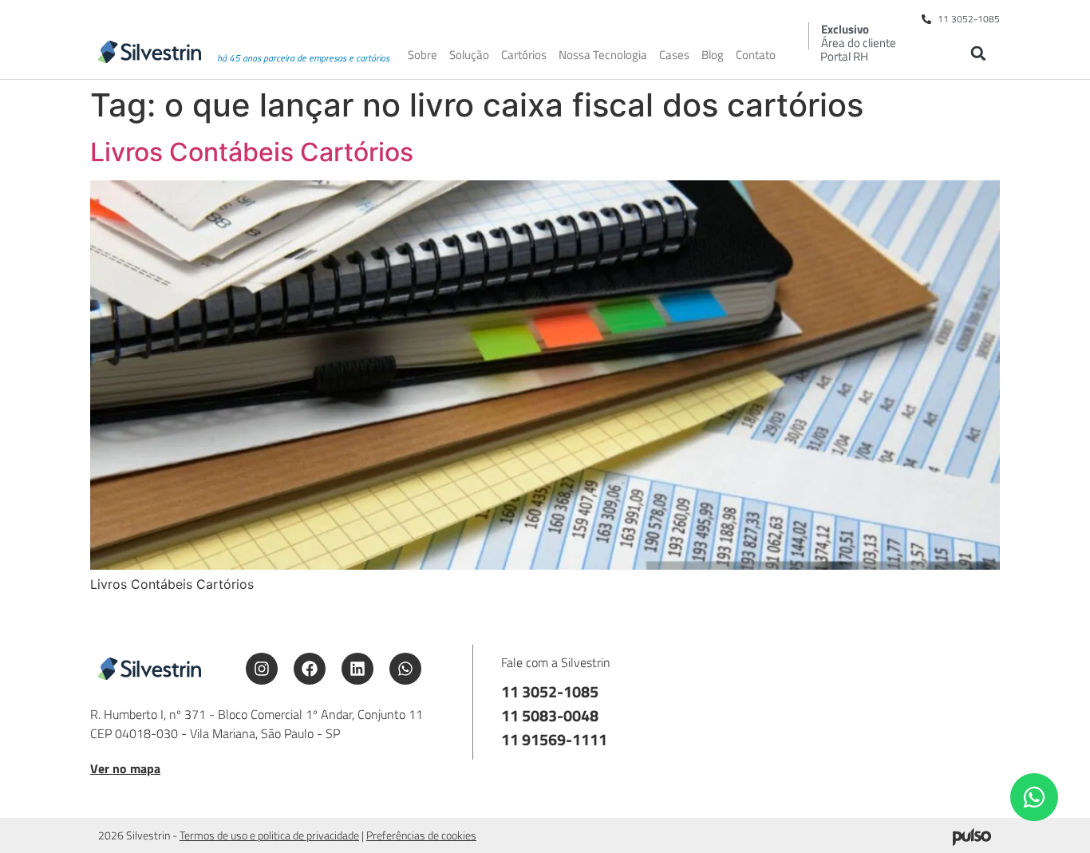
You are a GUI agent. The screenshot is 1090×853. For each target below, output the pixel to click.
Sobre (422, 55)
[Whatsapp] (405, 669)
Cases (674, 55)
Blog (712, 55)
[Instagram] (262, 669)
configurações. (780, 835)
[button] (978, 53)
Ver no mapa (125, 768)
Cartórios (524, 55)
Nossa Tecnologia (603, 55)
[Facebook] (310, 669)
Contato (756, 55)
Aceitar (904, 828)
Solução (469, 55)
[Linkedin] (357, 669)
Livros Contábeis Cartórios (251, 152)
